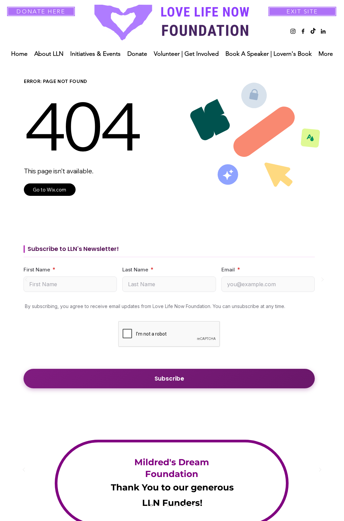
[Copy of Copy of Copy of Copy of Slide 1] (185, 506)
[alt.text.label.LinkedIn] (323, 31)
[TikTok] (313, 31)
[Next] (322, 280)
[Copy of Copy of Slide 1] (168, 506)
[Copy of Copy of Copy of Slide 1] (176, 506)
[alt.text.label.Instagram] (293, 31)
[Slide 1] (151, 506)
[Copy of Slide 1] (160, 506)
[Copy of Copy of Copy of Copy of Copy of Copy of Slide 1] (193, 506)
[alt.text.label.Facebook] (303, 31)
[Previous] (26, 280)
